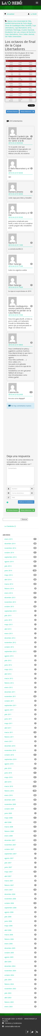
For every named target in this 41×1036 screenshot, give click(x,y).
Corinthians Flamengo (12, 30)
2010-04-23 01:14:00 (15, 245)
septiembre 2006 (10, 908)
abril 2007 (7, 876)
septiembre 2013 (10, 611)
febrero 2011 (9, 737)
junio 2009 (8, 813)
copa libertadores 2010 (23, 28)
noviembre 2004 (10, 971)
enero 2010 (8, 795)
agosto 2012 (8, 656)
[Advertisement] (20, 431)
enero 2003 (8, 1007)
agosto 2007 (8, 858)
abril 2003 (7, 998)
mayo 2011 (8, 723)
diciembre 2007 (9, 840)
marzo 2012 (8, 678)
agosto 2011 (8, 710)
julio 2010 (7, 768)
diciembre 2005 (9, 948)
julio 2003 (7, 993)
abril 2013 (7, 629)
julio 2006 (7, 917)
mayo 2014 (8, 575)
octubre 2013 (9, 606)
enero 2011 (8, 741)
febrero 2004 (9, 984)
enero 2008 (8, 836)
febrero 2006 (9, 939)
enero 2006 (8, 944)
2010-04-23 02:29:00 (15, 394)
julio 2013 (7, 615)
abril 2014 (7, 579)
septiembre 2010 (10, 759)
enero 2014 (8, 593)
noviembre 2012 (10, 642)
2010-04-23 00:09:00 (15, 143)
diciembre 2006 (9, 894)
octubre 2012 (9, 647)
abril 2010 (7, 782)
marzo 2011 (8, 732)
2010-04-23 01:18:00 (15, 287)
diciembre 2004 (9, 966)
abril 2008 (7, 822)
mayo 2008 (8, 818)
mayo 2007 (8, 872)
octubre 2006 (9, 903)
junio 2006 (8, 921)
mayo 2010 (8, 777)
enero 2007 (8, 890)
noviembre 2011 (10, 696)
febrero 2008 (9, 831)
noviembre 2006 (10, 899)
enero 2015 (8, 539)
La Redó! (33, 14)
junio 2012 (8, 665)
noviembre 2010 (10, 750)
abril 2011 (7, 728)
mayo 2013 (8, 624)
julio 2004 (7, 980)
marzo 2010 (8, 786)
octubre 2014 (9, 552)
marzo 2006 (8, 935)
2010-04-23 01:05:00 (15, 217)
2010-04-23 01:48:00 (15, 345)
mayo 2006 (8, 926)
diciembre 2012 (9, 638)
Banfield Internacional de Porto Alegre (18, 23)
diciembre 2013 (9, 597)
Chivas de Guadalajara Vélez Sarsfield (18, 25)
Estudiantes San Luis (12, 32)
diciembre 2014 (9, 544)
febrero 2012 (9, 683)
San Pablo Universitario (13, 36)
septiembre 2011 (10, 705)
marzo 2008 (8, 827)
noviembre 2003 (10, 989)
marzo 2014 (8, 584)
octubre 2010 (9, 755)
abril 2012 (7, 674)
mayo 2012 (8, 669)
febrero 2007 (9, 885)
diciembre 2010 (9, 746)
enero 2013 (8, 633)
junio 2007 (8, 867)
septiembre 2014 (10, 557)
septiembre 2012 (10, 651)
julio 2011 (7, 714)
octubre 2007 (9, 849)
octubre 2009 (9, 809)
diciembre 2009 (9, 800)
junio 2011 (8, 719)
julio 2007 (7, 863)
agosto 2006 (8, 912)
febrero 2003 (9, 1002)
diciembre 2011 (9, 692)
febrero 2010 (9, 791)
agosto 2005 (8, 957)
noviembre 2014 (10, 548)
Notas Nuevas (13, 111)
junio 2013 (8, 620)
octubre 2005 (9, 953)
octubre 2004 (9, 975)
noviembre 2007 (10, 845)
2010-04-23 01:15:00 (15, 266)
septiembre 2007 (10, 854)
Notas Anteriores (26, 111)
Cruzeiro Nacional (27, 30)
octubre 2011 (9, 701)
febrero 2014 (9, 588)
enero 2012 (8, 687)
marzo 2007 (8, 881)
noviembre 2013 (10, 602)
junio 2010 (8, 773)
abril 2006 (7, 930)
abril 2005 (7, 962)
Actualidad (10, 14)
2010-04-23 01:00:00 (15, 173)
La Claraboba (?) (10, 526)
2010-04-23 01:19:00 (15, 315)
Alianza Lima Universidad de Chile (19, 21)
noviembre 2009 (10, 804)
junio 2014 (8, 570)
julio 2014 (7, 566)
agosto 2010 (8, 764)
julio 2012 (7, 660)
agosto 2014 (8, 561)
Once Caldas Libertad (26, 34)
